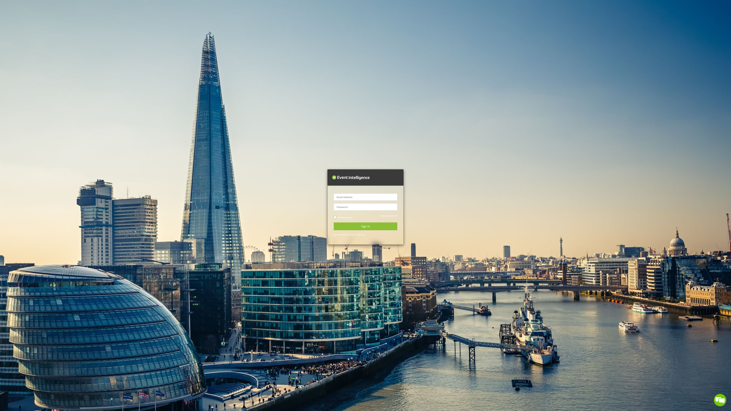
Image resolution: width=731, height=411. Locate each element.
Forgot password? (388, 215)
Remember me (344, 217)
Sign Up (361, 234)
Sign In (365, 226)
